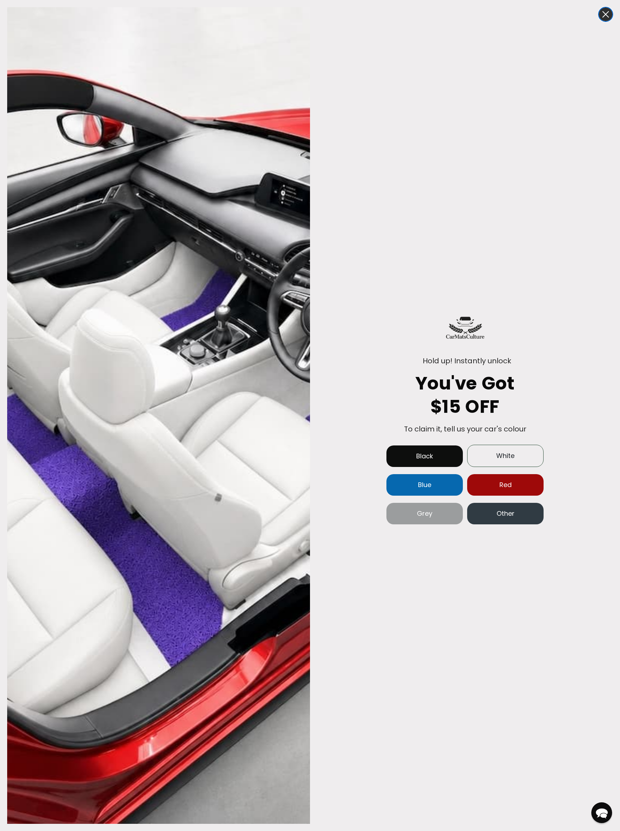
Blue (424, 484)
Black (424, 456)
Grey (424, 513)
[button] (601, 812)
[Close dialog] (605, 14)
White (505, 455)
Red (505, 484)
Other (506, 513)
